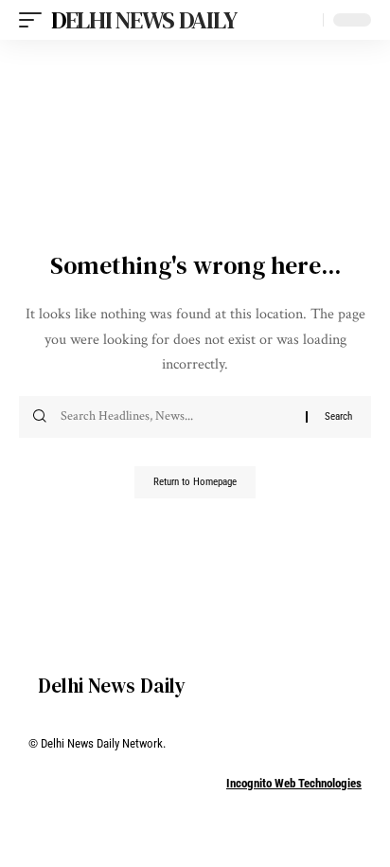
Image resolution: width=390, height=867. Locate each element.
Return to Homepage (195, 482)
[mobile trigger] (35, 20)
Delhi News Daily (143, 20)
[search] (304, 20)
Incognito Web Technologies (294, 783)
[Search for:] (176, 417)
